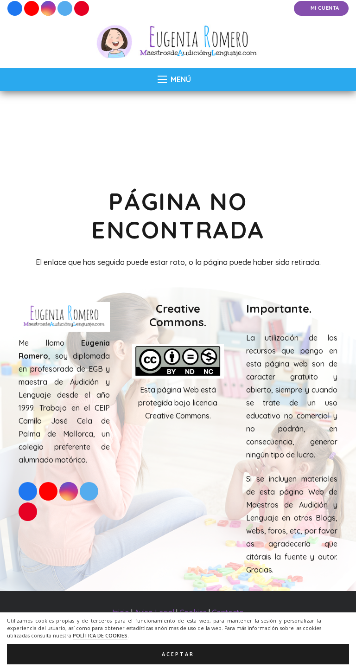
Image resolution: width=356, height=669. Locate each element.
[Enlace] (178, 42)
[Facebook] (14, 8)
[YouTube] (31, 8)
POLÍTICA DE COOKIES (100, 635)
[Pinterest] (81, 8)
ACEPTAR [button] (178, 654)
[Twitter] (64, 8)
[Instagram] (48, 8)
